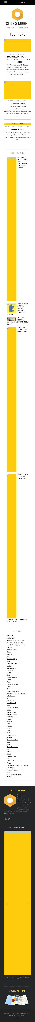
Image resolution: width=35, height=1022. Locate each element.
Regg (8, 744)
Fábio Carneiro (12, 677)
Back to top (17, 1017)
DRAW (9, 673)
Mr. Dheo (10, 721)
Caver (9, 661)
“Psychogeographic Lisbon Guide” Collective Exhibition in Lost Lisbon (17, 59)
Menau (9, 710)
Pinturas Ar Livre (12, 740)
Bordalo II (10, 654)
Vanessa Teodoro (12, 770)
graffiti (8, 127)
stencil (15, 127)
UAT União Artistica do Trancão (17, 765)
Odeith (9, 728)
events (10, 101)
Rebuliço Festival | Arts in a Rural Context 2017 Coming (17, 321)
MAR (8, 705)
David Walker (11, 668)
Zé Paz (9, 777)
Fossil (8, 686)
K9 (8, 698)
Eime (8, 675)
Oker (8, 730)
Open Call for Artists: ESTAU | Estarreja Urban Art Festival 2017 (17, 309)
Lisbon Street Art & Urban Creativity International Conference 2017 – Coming (17, 547)
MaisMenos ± (11, 703)
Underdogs (10, 767)
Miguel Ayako (11, 712)
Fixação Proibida (12, 684)
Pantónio (10, 733)
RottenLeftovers (12, 747)
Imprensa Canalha (13, 691)
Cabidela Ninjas (12, 659)
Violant (9, 772)
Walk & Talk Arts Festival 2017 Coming (23, 330)
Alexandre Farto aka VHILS (16, 640)
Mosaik (9, 719)
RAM (8, 742)
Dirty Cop (10, 670)
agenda (11, 54)
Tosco (9, 763)
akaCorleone (11, 638)
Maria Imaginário (12, 707)
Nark (8, 723)
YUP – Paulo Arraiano (14, 774)
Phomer (9, 737)
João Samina (11, 696)
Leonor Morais (12, 700)
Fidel (8, 682)
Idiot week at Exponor (17, 103)
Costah (9, 666)
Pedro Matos (11, 735)
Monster (10, 717)
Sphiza (9, 751)
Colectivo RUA (12, 663)
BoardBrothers (12, 649)
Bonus (9, 652)
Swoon (9, 754)
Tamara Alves (11, 756)
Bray (8, 656)
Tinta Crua (10, 761)
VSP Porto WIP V (17, 129)
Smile (8, 749)
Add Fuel (10, 636)
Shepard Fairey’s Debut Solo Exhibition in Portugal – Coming (23, 162)
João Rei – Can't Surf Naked (16, 693)
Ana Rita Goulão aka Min (15, 642)
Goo (8, 689)
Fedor (9, 679)
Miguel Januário (12, 714)
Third (8, 758)
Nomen (9, 726)
